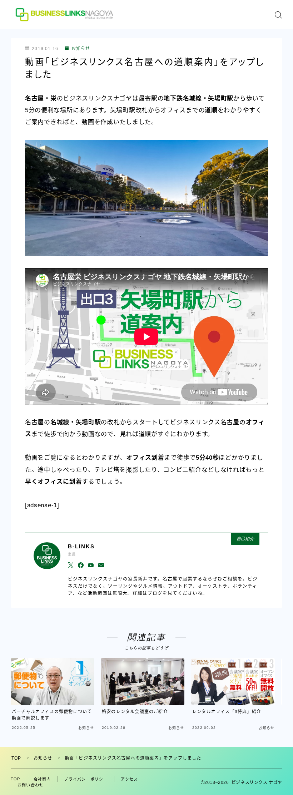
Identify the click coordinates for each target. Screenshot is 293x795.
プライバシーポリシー (86, 779)
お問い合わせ (31, 785)
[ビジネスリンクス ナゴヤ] (65, 14)
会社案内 (42, 779)
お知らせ (80, 48)
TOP (16, 758)
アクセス (129, 779)
